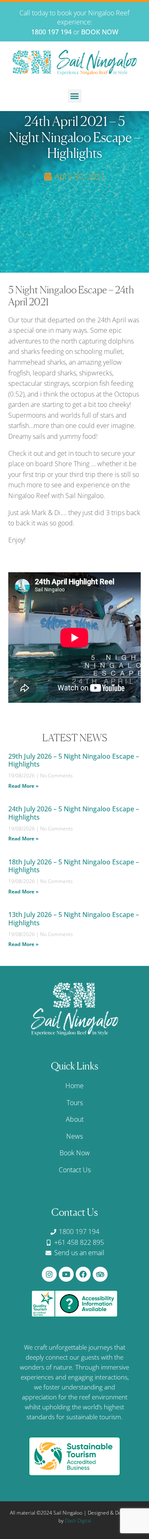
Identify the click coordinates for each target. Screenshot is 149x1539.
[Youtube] (66, 1274)
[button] (75, 96)
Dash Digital (78, 1520)
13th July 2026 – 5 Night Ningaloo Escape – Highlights (73, 918)
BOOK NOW (99, 31)
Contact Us (75, 1169)
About (75, 1119)
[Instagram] (49, 1274)
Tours (75, 1102)
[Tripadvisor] (100, 1274)
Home (74, 1085)
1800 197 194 (51, 31)
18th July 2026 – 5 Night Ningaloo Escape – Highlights (73, 865)
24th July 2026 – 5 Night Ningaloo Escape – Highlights (73, 812)
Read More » (23, 785)
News (74, 1136)
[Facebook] (83, 1274)
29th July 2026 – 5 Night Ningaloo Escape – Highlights (73, 760)
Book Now (75, 1152)
